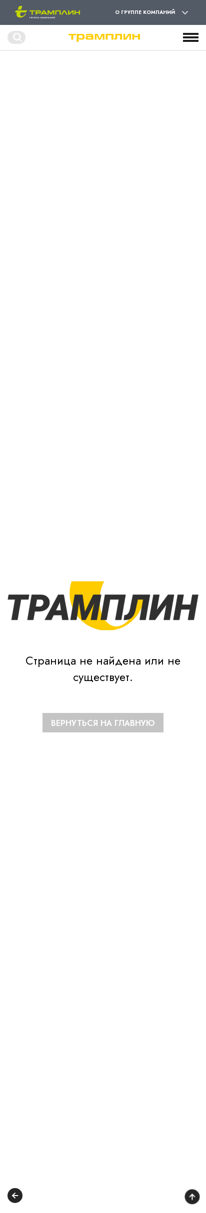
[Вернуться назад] (15, 1197)
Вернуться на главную (103, 723)
